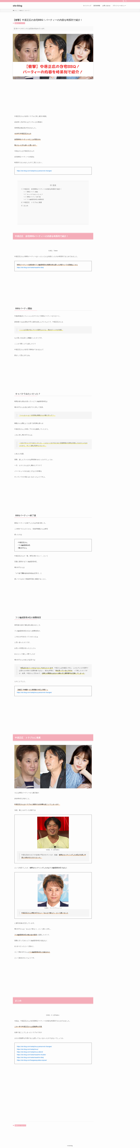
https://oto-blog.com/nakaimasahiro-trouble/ (31, 1054)
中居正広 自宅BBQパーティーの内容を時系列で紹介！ (43, 189)
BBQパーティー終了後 (34, 197)
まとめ (26, 205)
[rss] (123, 1)
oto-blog (17, 5)
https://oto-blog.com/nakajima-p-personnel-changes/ (34, 171)
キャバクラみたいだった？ (35, 194)
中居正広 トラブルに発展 (33, 202)
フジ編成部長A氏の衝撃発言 (35, 199)
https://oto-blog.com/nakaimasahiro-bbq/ (30, 267)
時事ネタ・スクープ (19, 23)
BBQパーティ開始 (32, 192)
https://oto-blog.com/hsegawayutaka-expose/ (32, 1060)
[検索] (126, 1)
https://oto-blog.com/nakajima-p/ (27, 1049)
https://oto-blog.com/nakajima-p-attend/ (30, 1052)
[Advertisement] (53, 95)
